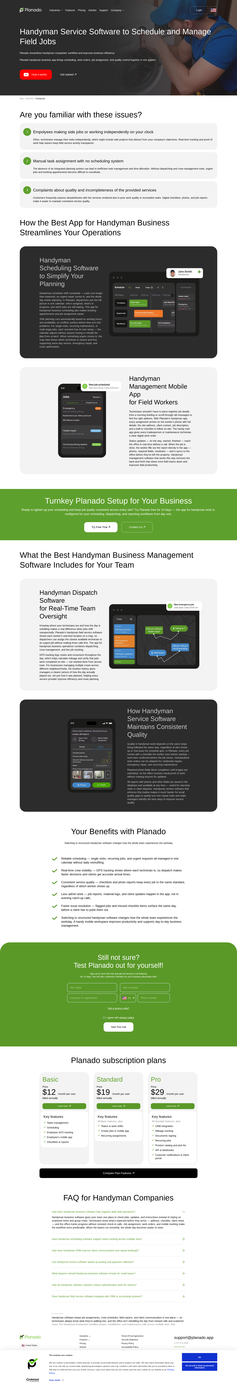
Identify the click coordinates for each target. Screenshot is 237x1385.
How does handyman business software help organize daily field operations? (93, 1211)
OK (199, 1357)
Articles (92, 10)
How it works (39, 74)
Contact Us (135, 527)
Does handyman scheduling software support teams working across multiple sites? (97, 1239)
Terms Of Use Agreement (132, 1336)
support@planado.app (193, 1337)
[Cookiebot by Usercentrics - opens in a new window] (33, 1380)
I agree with (120, 1017)
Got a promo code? (118, 1008)
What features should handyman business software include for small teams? (93, 1273)
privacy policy (126, 1017)
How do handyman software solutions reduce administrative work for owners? (94, 1284)
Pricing (81, 10)
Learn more (63, 1106)
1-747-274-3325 (181, 1343)
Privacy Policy (127, 1343)
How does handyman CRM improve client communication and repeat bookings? (95, 1250)
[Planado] (30, 10)
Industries (54, 10)
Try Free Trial (99, 527)
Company (116, 10)
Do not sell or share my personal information (200, 1366)
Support (103, 10)
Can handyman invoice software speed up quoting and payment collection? (93, 1261)
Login (199, 10)
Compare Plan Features (117, 1173)
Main (22, 99)
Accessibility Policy (129, 1347)
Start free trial (118, 1027)
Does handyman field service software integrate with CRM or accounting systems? (97, 1296)
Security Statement (129, 1340)
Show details (54, 1380)
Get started (66, 74)
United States (29, 1345)
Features (70, 10)
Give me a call (179, 1347)
